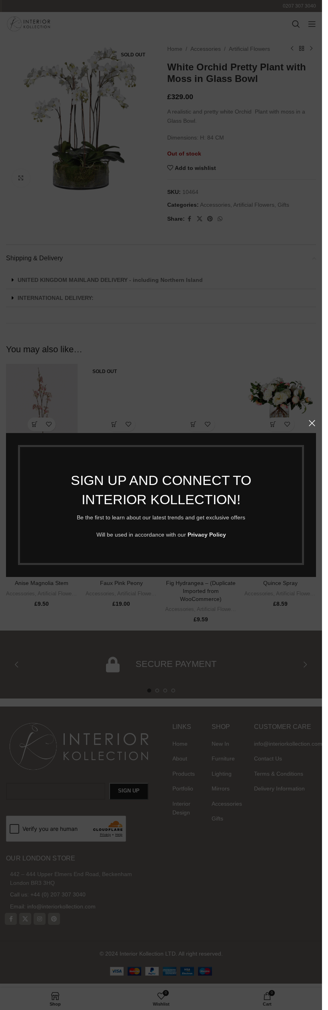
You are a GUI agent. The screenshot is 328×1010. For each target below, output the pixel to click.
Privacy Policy (207, 534)
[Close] (312, 423)
